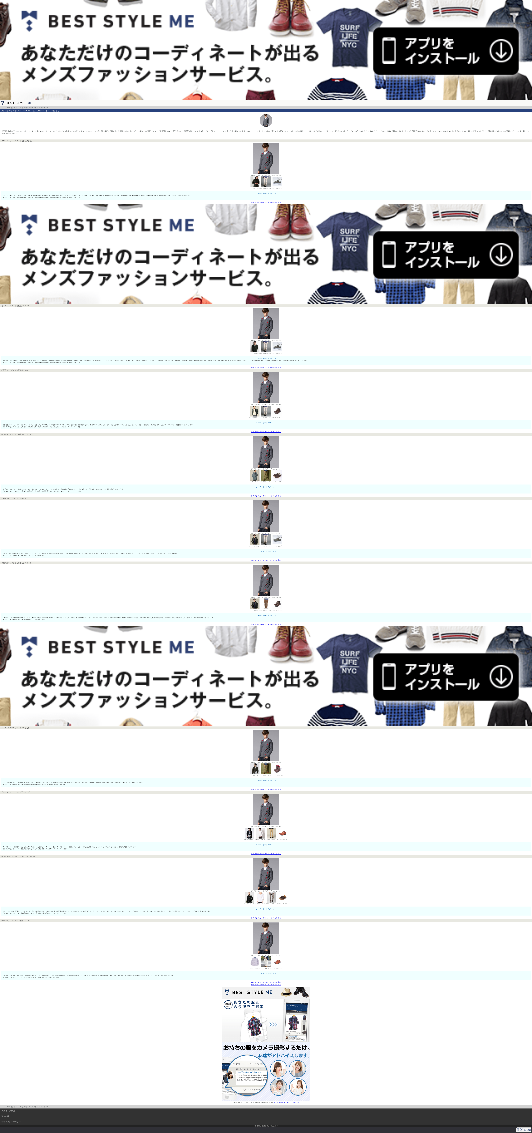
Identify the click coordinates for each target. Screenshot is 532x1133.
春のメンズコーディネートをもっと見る (266, 982)
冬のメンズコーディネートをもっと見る (266, 202)
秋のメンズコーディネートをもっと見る (266, 985)
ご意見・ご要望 (8, 1111)
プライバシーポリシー (11, 1122)
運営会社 (5, 1116)
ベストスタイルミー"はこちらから (286, 1102)
